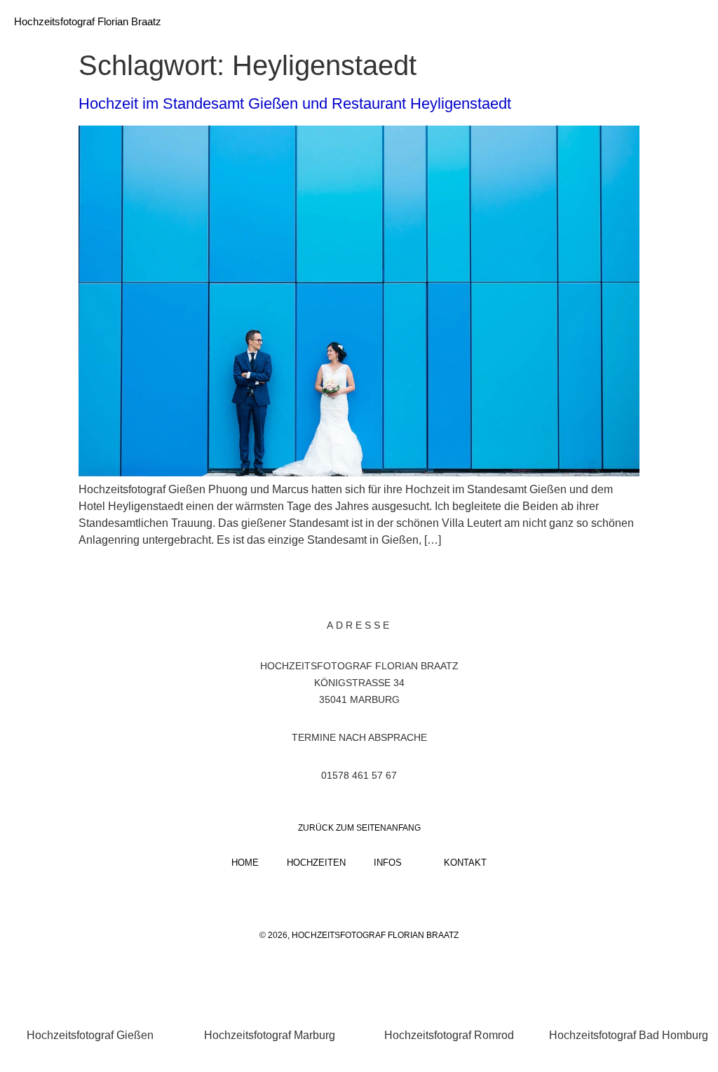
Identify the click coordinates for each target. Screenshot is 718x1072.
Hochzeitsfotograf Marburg (269, 1035)
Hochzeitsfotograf (317, 665)
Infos (388, 862)
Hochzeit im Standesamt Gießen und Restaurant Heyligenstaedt (295, 103)
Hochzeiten (316, 862)
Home (245, 862)
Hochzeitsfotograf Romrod (449, 1035)
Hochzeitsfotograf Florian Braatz (87, 21)
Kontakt (465, 862)
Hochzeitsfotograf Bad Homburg (628, 1035)
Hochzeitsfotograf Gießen (90, 1035)
